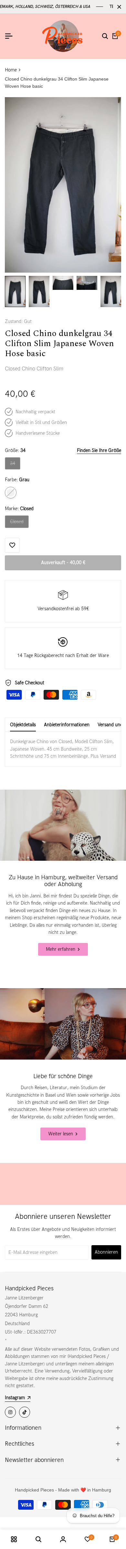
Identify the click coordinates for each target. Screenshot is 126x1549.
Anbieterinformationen (66, 724)
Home (11, 69)
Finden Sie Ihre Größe (99, 450)
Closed (19, 523)
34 (15, 465)
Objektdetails (23, 724)
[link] (63, 825)
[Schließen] (118, 7)
